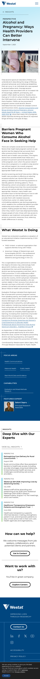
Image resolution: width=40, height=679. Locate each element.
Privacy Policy (18, 656)
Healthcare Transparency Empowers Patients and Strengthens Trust (19, 506)
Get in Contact (20, 553)
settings (25, 670)
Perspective (9, 19)
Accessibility (17, 650)
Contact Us (18, 627)
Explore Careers (20, 585)
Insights (9, 12)
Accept (6, 675)
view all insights (11, 447)
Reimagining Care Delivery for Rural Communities (19, 457)
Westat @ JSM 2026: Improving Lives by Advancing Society (20, 483)
